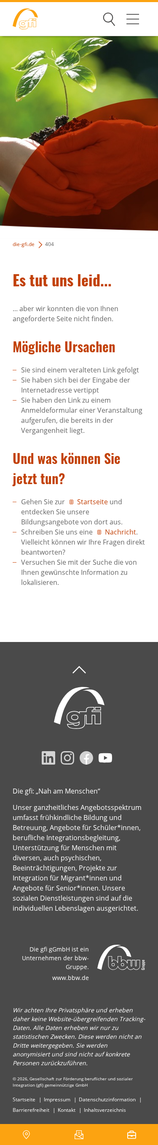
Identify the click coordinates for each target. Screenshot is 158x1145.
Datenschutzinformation (107, 1099)
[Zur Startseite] (19, 19)
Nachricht (120, 532)
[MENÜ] (132, 18)
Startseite (92, 501)
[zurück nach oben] (79, 670)
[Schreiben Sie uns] (79, 1134)
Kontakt (66, 1110)
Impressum (57, 1099)
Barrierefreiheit (31, 1110)
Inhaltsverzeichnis (105, 1110)
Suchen (109, 17)
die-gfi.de (24, 244)
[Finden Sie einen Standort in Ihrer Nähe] (26, 1134)
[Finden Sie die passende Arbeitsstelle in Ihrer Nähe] (131, 1134)
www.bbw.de (70, 978)
